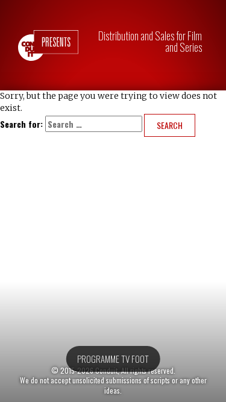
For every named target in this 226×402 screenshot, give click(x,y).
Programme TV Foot (113, 358)
